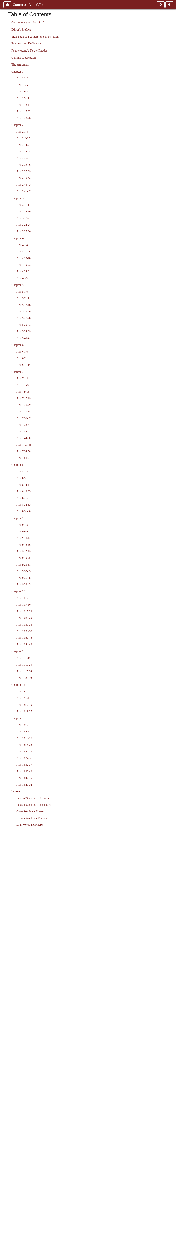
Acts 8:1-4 (22, 471)
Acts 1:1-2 (22, 78)
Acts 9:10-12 (23, 538)
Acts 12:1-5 (22, 691)
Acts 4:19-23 (23, 264)
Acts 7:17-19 (23, 398)
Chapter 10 (18, 591)
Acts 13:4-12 (23, 731)
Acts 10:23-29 (24, 617)
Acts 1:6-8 (22, 91)
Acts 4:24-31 (23, 271)
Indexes (16, 791)
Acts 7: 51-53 (23, 444)
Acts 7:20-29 (23, 404)
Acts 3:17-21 (23, 218)
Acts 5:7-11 (22, 298)
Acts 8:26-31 (23, 498)
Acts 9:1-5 (22, 524)
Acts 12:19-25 (24, 711)
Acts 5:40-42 (23, 338)
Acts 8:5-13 (22, 478)
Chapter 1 (17, 71)
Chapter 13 (18, 718)
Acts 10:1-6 (22, 598)
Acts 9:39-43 (23, 584)
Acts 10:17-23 (24, 611)
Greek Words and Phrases (30, 811)
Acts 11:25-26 (24, 671)
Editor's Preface (21, 29)
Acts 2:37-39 (23, 171)
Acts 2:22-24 (23, 151)
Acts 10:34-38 (24, 631)
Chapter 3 (17, 198)
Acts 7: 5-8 (22, 385)
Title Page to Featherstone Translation (35, 36)
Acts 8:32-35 (23, 504)
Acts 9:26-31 (23, 564)
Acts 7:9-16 (22, 391)
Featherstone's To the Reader (29, 50)
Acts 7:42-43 (23, 431)
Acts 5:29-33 (23, 324)
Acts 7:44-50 (23, 438)
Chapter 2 (17, 125)
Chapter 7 (17, 371)
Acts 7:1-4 (22, 378)
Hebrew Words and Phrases (31, 818)
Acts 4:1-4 (22, 244)
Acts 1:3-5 (22, 84)
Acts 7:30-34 (23, 411)
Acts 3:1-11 (22, 204)
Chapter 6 (17, 345)
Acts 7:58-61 (23, 457)
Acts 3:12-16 (23, 211)
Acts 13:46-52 (24, 784)
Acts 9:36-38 (23, 577)
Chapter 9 (17, 518)
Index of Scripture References (32, 798)
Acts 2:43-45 (23, 184)
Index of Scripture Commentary (33, 804)
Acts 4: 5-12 (23, 251)
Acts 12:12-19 (24, 704)
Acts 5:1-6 (22, 291)
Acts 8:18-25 (23, 491)
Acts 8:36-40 (23, 511)
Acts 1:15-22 (23, 111)
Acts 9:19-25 (23, 557)
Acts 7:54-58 (23, 451)
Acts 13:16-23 (24, 744)
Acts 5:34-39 (23, 331)
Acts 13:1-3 (22, 724)
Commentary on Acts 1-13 (27, 22)
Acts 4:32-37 (23, 278)
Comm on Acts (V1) (28, 5)
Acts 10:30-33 (24, 624)
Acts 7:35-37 (23, 418)
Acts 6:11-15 (23, 364)
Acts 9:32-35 (23, 571)
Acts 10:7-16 (23, 604)
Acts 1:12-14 (23, 104)
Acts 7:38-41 (23, 424)
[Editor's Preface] (169, 4)
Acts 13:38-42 (24, 771)
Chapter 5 (17, 285)
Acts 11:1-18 (23, 658)
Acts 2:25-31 (23, 158)
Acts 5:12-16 (23, 304)
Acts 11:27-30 (24, 677)
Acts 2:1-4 (22, 131)
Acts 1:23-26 (23, 118)
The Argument (20, 64)
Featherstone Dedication (26, 43)
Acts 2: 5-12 (23, 138)
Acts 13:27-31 (24, 758)
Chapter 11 (18, 651)
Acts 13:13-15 (24, 738)
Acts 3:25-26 (23, 231)
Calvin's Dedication (23, 57)
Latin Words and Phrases (29, 824)
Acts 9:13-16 (23, 544)
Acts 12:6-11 (23, 698)
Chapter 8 (17, 464)
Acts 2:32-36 (23, 164)
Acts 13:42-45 (24, 777)
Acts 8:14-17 (23, 484)
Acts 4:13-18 (23, 258)
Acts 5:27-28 (23, 318)
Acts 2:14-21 (23, 144)
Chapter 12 (18, 684)
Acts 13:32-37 (24, 764)
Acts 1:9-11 (22, 98)
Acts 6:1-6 (22, 351)
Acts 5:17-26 (23, 311)
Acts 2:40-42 (23, 177)
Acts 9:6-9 (22, 531)
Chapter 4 (17, 238)
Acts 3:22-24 (23, 224)
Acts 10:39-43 (24, 637)
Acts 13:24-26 (24, 751)
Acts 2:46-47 (23, 191)
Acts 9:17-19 (23, 551)
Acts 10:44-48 (24, 644)
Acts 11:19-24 (24, 664)
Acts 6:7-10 (22, 358)
